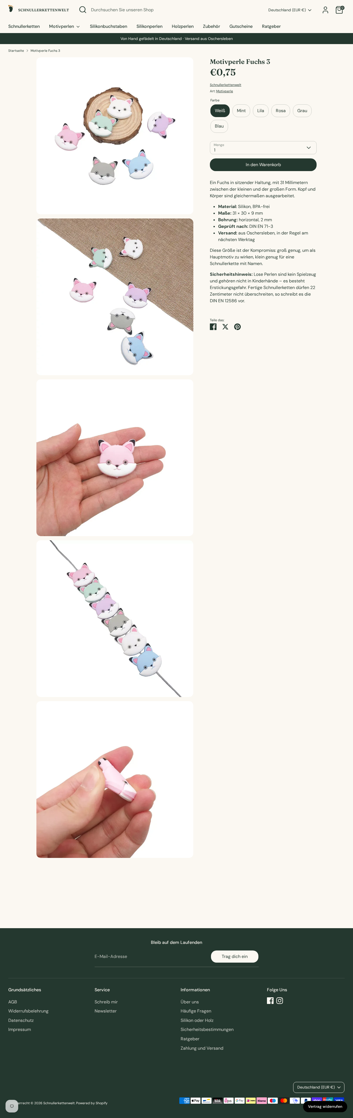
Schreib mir (106, 1002)
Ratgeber (271, 26)
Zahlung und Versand (202, 1048)
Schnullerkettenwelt (225, 85)
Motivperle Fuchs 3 (45, 50)
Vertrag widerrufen (325, 1106)
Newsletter (106, 1011)
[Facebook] (270, 1000)
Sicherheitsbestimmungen (207, 1029)
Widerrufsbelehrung (28, 1011)
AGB (12, 1002)
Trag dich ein (235, 956)
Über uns (190, 1002)
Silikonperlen (149, 26)
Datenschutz (21, 1020)
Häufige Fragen (196, 1011)
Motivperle (224, 91)
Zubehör (211, 26)
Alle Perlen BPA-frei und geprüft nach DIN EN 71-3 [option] (176, 38)
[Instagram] (279, 1000)
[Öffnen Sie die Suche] (82, 9)
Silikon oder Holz (197, 1020)
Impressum (19, 1029)
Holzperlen (183, 26)
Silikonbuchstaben (108, 26)
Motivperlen (62, 26)
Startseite (16, 50)
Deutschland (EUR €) (287, 9)
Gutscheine (241, 26)
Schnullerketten (24, 26)
